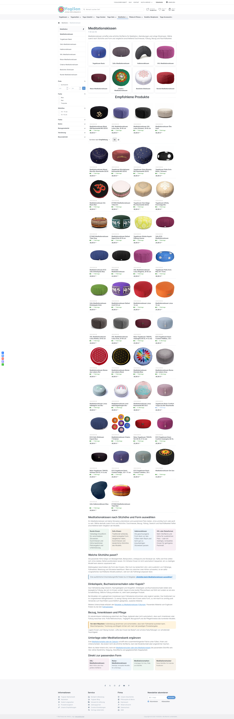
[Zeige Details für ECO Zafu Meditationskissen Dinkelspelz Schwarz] (121, 256)
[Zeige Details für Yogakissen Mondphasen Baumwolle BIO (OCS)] (121, 155)
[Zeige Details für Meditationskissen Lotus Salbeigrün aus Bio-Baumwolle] (99, 389)
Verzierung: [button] (62, 133)
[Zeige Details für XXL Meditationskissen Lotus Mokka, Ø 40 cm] (99, 322)
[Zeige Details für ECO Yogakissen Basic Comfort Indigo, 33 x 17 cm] (121, 456)
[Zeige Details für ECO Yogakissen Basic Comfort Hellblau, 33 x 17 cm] (164, 322)
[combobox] (113, 9)
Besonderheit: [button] (63, 137)
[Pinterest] (129, 686)
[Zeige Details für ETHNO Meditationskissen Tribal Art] (121, 189)
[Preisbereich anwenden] (83, 88)
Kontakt (136, 2)
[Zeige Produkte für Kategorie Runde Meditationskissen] (165, 78)
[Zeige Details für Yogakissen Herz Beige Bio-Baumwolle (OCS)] (143, 189)
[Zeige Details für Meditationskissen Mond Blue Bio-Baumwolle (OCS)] (99, 155)
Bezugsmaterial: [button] (63, 128)
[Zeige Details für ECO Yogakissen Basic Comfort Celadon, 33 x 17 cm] (143, 456)
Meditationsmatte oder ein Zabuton (105, 642)
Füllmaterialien (107, 607)
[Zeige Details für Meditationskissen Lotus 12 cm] (164, 289)
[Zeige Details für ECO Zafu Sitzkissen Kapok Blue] (99, 423)
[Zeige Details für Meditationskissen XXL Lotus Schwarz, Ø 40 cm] (143, 112)
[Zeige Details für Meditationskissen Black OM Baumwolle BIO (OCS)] (99, 112)
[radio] (115, 140)
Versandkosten (79, 716)
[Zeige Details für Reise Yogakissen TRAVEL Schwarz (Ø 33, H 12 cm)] (99, 456)
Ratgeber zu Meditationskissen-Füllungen (130, 605)
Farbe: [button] (60, 120)
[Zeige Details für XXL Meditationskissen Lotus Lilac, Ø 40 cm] (121, 112)
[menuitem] (64, 17)
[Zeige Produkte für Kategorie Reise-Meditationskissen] (99, 78)
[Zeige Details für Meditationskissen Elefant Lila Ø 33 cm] (121, 289)
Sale (130, 2)
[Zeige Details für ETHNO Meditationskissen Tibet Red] (121, 490)
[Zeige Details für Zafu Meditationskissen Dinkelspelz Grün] (99, 289)
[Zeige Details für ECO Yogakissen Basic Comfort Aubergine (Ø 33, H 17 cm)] (164, 423)
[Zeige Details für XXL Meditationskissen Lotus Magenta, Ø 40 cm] (143, 256)
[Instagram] (115, 686)
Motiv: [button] (60, 124)
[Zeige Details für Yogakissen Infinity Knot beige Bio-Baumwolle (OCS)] (164, 189)
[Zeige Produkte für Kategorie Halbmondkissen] (143, 52)
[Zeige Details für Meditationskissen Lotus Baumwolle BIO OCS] (143, 389)
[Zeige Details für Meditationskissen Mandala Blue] (143, 356)
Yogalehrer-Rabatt (120, 2)
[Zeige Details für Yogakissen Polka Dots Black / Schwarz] (164, 155)
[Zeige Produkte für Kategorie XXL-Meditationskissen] (165, 52)
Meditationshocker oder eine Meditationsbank (133, 648)
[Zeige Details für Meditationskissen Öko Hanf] (164, 112)
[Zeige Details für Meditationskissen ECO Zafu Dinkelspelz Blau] (99, 256)
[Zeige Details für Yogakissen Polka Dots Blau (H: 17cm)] (164, 256)
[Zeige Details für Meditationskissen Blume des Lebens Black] (121, 356)
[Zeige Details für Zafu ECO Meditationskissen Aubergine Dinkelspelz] (164, 222)
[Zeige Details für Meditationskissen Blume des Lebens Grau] (164, 356)
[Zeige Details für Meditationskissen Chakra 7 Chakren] (121, 423)
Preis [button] (60, 81)
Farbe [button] (60, 94)
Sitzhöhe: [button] (61, 108)
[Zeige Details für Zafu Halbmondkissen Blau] (99, 490)
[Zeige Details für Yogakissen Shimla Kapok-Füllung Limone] (143, 222)
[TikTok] (119, 686)
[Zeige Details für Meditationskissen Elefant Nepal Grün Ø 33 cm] (121, 222)
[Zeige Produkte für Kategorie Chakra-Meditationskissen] (121, 78)
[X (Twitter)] (110, 686)
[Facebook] (105, 686)
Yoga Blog (159, 2)
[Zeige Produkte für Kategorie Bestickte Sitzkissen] (143, 78)
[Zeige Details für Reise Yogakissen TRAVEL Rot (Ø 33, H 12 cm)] (143, 423)
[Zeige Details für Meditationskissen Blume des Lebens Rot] (99, 356)
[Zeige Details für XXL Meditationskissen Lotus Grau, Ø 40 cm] (121, 322)
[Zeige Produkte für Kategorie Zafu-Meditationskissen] (121, 52)
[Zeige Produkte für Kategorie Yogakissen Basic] (99, 52)
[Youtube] (124, 686)
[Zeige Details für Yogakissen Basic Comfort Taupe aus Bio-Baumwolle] (164, 389)
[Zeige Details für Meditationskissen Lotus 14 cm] (143, 289)
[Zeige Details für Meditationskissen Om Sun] (164, 456)
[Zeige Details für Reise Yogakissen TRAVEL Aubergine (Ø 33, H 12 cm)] (143, 322)
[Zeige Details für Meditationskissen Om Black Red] (99, 189)
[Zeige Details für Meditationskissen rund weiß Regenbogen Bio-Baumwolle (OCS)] (121, 389)
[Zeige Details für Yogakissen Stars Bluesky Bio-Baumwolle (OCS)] (143, 155)
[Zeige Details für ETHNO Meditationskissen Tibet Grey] (99, 222)
